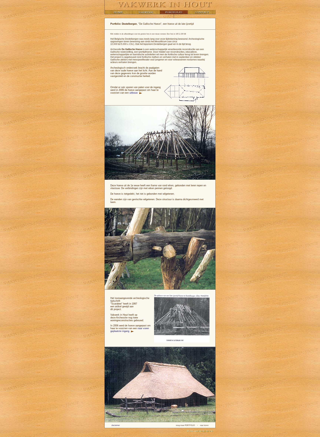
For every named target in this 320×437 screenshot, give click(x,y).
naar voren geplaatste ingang (129, 329)
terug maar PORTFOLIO (185, 425)
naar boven (204, 425)
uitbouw (133, 92)
